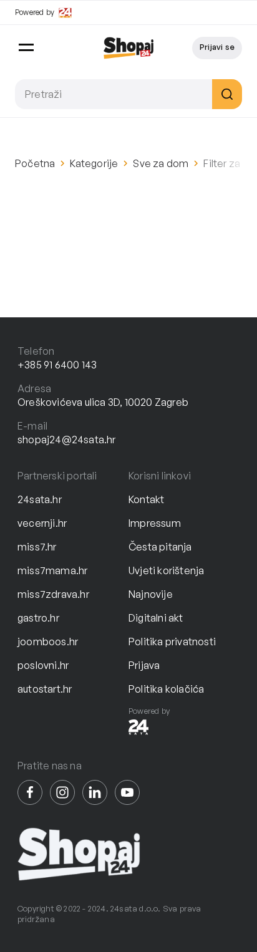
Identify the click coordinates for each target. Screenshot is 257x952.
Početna (35, 163)
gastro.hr (38, 618)
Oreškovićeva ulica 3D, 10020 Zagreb (102, 402)
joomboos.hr (47, 641)
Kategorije (94, 163)
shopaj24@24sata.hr (66, 439)
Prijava (144, 665)
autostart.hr (44, 689)
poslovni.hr (43, 665)
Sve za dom (160, 163)
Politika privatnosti (172, 641)
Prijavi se (217, 47)
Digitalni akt (155, 618)
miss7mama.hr (52, 570)
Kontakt (146, 499)
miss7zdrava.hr (53, 594)
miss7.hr (37, 547)
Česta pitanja (160, 547)
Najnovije (150, 594)
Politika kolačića (166, 689)
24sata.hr (39, 499)
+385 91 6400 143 (57, 364)
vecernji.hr (42, 523)
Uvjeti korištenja (166, 570)
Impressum (154, 523)
